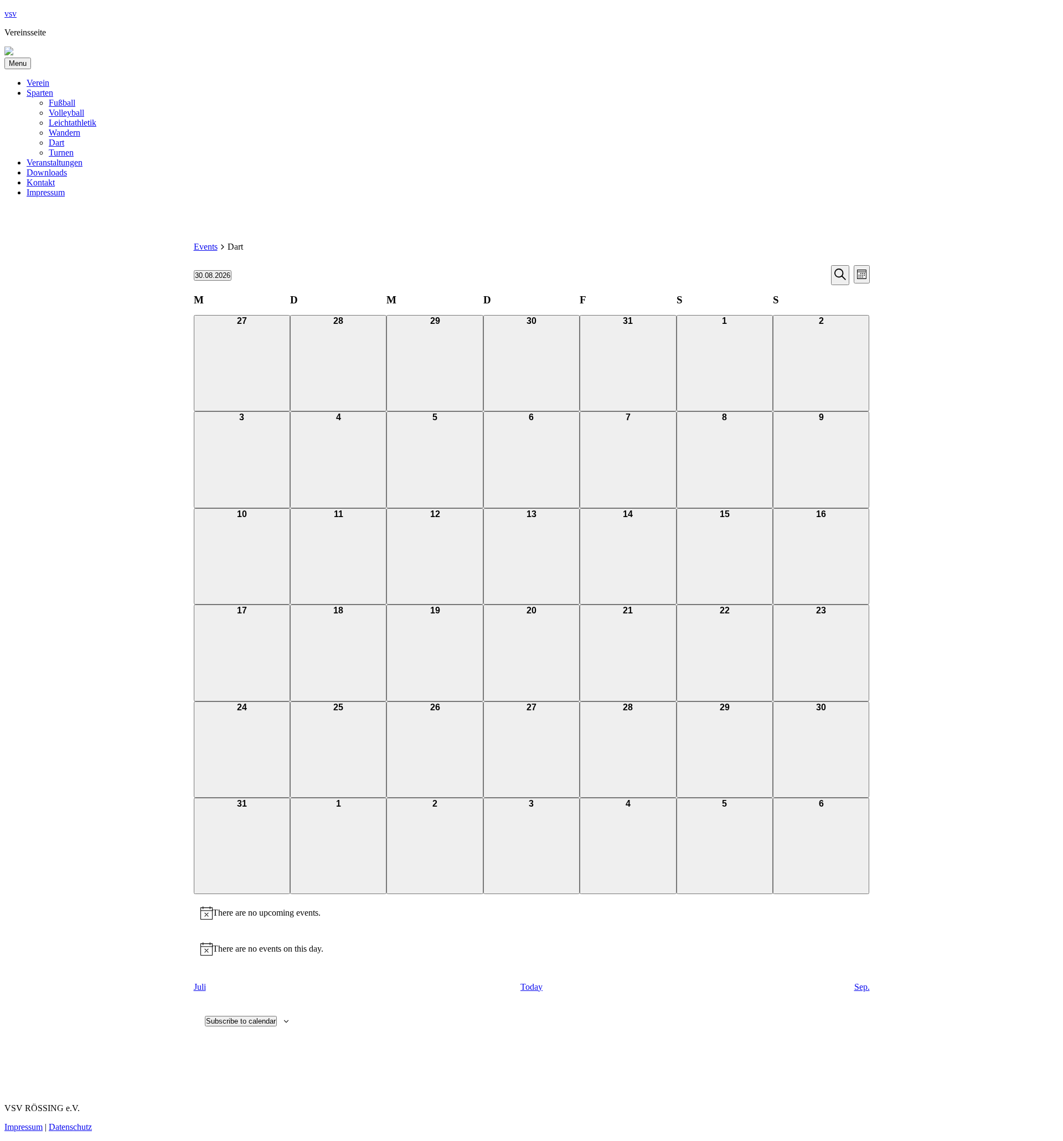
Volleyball (66, 112)
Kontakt (41, 182)
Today (531, 987)
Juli (200, 987)
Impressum (46, 192)
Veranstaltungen (54, 162)
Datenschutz (70, 1127)
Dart (56, 142)
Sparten (40, 92)
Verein (38, 82)
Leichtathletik (72, 122)
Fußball (62, 102)
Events (206, 246)
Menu (18, 63)
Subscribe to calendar (241, 1021)
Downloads (47, 172)
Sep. (862, 987)
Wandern (64, 132)
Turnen (61, 152)
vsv (10, 13)
